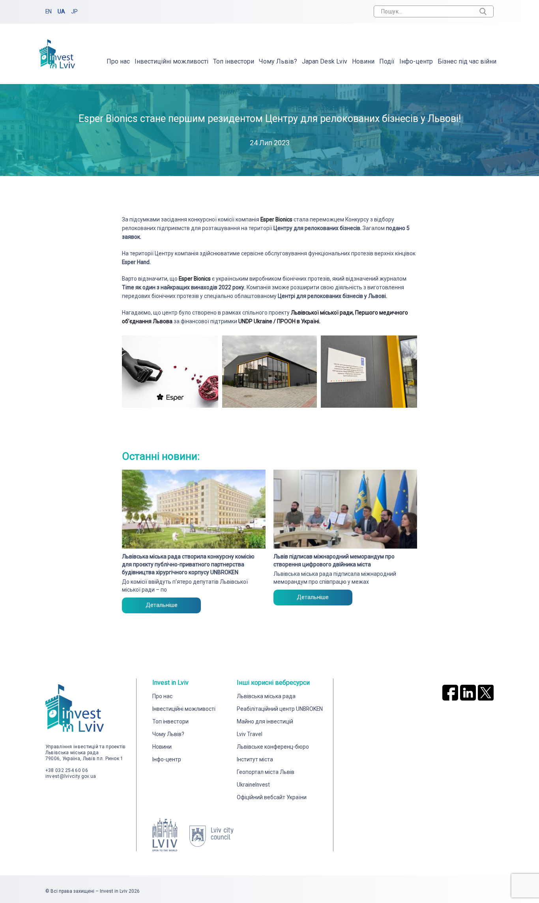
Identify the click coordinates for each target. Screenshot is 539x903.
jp (74, 11)
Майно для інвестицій (265, 721)
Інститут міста (255, 759)
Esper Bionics (277, 219)
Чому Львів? (278, 61)
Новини (363, 61)
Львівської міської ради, (322, 312)
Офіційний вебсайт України (272, 797)
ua (61, 11)
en (48, 11)
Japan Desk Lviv (324, 61)
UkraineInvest (253, 784)
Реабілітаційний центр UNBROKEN (280, 709)
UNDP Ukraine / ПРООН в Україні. (279, 321)
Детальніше (162, 605)
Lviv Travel (249, 734)
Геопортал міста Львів (265, 772)
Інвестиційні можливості (171, 61)
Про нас (118, 61)
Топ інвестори (233, 61)
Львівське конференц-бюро (273, 747)
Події (387, 61)
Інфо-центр (416, 61)
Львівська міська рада (266, 696)
